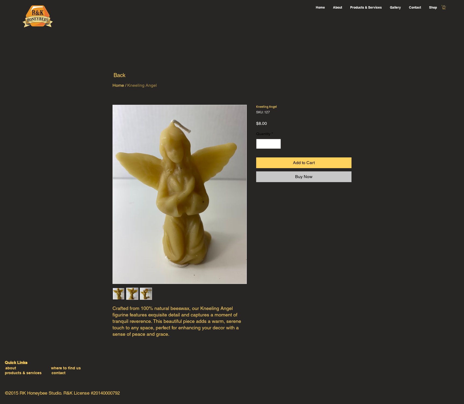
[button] (444, 7)
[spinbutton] (268, 144)
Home (118, 85)
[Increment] (276, 144)
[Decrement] (260, 144)
